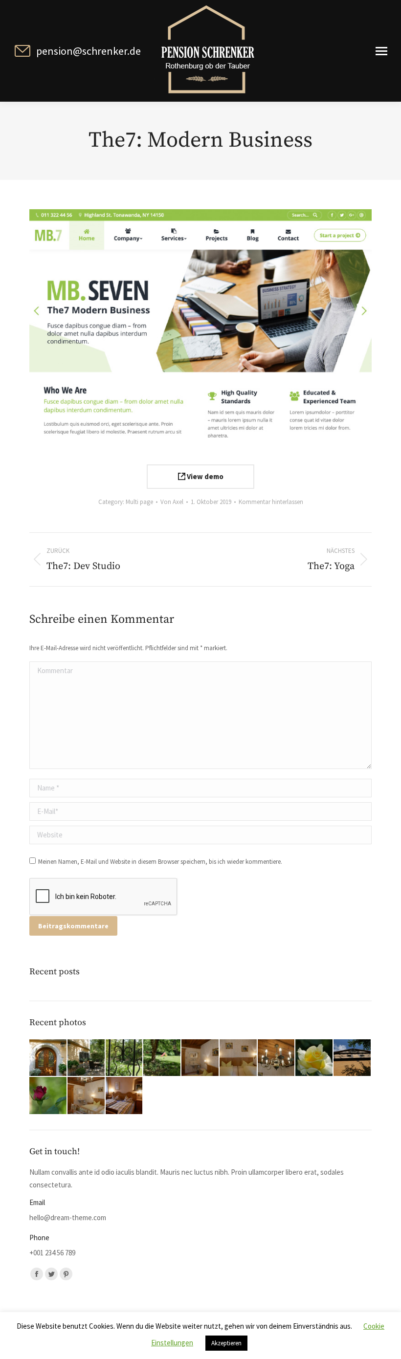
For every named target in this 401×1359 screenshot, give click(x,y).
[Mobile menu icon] (381, 51)
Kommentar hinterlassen (271, 502)
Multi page (139, 502)
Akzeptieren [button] (226, 1343)
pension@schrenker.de (88, 51)
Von (171, 502)
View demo (204, 476)
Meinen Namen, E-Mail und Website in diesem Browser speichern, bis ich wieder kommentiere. (160, 861)
